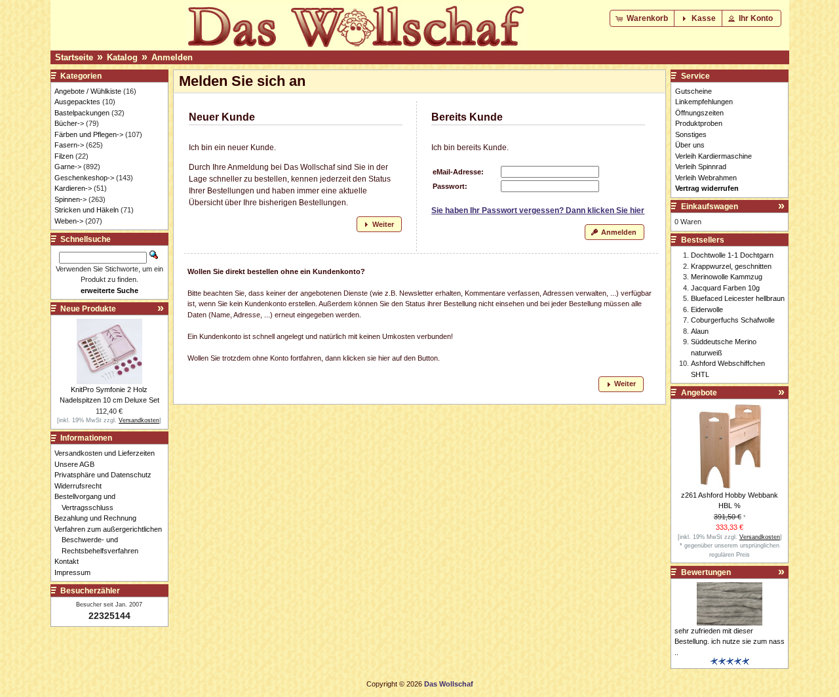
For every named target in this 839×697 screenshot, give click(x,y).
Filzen (63, 156)
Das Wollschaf (448, 684)
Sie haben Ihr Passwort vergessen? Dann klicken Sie (537, 210)
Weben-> (68, 221)
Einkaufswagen (709, 206)
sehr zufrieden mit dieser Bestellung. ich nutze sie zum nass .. (729, 641)
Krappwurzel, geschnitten (731, 266)
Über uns (690, 145)
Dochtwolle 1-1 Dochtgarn (732, 255)
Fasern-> (69, 145)
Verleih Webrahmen (706, 178)
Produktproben (698, 123)
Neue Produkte (88, 308)
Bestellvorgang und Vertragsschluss (88, 501)
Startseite (74, 57)
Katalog (122, 57)
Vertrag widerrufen (707, 188)
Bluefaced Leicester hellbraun (738, 298)
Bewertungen (706, 572)
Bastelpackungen (81, 113)
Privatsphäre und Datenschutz (106, 475)
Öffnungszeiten (699, 113)
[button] (643, 18)
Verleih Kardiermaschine (713, 156)
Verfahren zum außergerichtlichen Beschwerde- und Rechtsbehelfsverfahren (112, 540)
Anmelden (172, 57)
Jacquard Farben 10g (725, 288)
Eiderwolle (707, 309)
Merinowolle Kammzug (726, 277)
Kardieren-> (73, 188)
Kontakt (70, 561)
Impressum (76, 572)
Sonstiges (691, 134)
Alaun (700, 331)
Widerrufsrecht (82, 486)
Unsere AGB (78, 464)
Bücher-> (69, 123)
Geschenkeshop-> (84, 178)
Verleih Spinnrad (700, 166)
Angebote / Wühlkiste (87, 91)
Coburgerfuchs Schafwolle (733, 320)
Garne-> (67, 166)
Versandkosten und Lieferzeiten (108, 453)
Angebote (699, 392)
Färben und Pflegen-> (88, 134)
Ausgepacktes (77, 102)
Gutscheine (693, 91)
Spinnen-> (70, 199)
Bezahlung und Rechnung (99, 518)
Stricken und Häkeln (86, 210)
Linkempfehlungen (704, 102)
